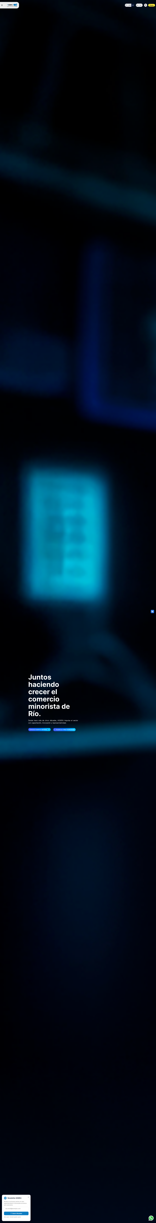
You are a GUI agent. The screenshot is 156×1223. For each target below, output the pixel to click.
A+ (137, 5)
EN (130, 5)
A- (141, 5)
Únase (152, 5)
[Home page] (12, 5)
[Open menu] (2, 5)
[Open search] (145, 5)
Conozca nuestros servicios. (38, 729)
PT (126, 5)
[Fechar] (28, 1197)
